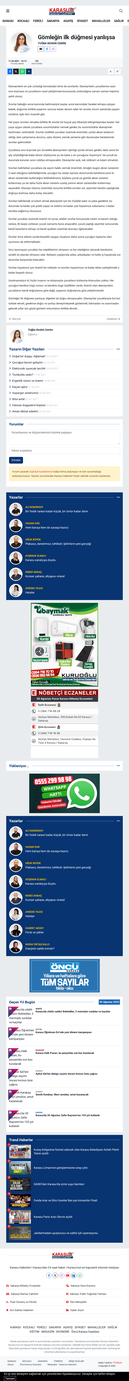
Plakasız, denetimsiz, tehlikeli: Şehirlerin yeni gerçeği (58, 543)
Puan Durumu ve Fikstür (23, 1301)
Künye (11, 1364)
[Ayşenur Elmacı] (16, 557)
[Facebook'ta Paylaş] (10, 71)
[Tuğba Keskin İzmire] (21, 42)
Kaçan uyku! (20, 387)
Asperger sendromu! (25, 393)
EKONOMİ (62, 1331)
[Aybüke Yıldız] (16, 590)
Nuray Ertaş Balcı (37, 944)
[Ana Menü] (7, 11)
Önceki (16, 319)
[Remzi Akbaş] (16, 574)
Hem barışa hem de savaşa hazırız (46, 527)
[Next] (74, 1275)
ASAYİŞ (68, 21)
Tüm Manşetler (78, 1301)
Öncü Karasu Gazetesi (85, 1331)
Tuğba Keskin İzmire (52, 43)
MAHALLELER (101, 21)
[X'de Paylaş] (16, 71)
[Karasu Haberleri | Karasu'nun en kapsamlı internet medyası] (64, 11)
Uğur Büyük (33, 539)
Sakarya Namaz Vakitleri (24, 1293)
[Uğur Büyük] (16, 541)
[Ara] (121, 11)
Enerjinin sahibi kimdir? (39, 948)
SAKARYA (53, 21)
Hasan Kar (32, 523)
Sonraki (112, 319)
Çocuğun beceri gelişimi (27, 362)
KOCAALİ (23, 21)
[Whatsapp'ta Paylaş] (22, 71)
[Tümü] (118, 497)
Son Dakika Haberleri (21, 1310)
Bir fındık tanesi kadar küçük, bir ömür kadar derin (56, 511)
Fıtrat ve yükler (34, 932)
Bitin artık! (19, 399)
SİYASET (82, 21)
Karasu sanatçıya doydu (40, 560)
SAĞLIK (119, 21)
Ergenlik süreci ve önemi (28, 380)
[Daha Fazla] (29, 71)
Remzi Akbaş (33, 572)
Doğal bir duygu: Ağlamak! (29, 356)
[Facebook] (47, 49)
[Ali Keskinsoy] (16, 509)
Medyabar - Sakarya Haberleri (62, 1364)
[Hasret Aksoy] (16, 930)
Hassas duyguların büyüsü (29, 405)
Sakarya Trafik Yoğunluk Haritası (88, 1293)
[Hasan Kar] (16, 525)
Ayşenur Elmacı (35, 555)
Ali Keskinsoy (34, 507)
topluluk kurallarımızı (41, 471)
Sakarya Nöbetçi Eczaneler (25, 1285)
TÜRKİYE (58, 1361)
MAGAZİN (47, 1331)
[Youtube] (67, 1275)
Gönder (16, 460)
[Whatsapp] (80, 1275)
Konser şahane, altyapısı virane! (45, 576)
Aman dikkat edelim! (25, 411)
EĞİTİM (34, 1331)
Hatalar (30, 592)
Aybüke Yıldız (34, 588)
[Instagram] (53, 49)
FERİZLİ (38, 21)
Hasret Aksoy (34, 928)
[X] (55, 1275)
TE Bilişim (117, 1362)
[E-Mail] (40, 49)
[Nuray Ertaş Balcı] (16, 946)
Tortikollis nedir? (23, 374)
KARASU (8, 21)
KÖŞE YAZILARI (76, 1361)
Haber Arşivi (77, 1310)
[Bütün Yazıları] (118, 349)
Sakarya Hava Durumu (83, 1285)
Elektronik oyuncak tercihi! (29, 368)
